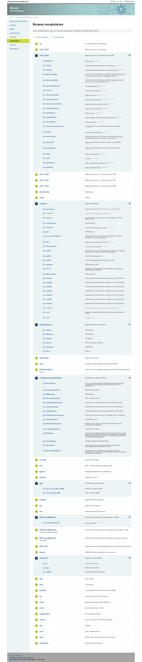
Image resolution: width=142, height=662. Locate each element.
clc (47, 563)
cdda (41, 198)
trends (48, 158)
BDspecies (49, 61)
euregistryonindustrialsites (50, 378)
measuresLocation (52, 99)
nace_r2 (48, 269)
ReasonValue (50, 445)
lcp (40, 596)
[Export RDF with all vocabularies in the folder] (129, 55)
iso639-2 (48, 251)
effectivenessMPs (51, 74)
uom (41, 631)
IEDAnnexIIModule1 (47, 517)
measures (49, 90)
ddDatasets (49, 334)
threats (48, 154)
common (43, 204)
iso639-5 (48, 260)
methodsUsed (50, 113)
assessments (50, 209)
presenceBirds (50, 122)
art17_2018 (44, 186)
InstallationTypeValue (53, 429)
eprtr (41, 364)
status (48, 351)
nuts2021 (49, 299)
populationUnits (51, 117)
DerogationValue (51, 411)
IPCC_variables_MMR (53, 493)
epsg (47, 242)
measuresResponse (52, 108)
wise (41, 637)
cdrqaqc (48, 65)
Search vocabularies (42, 37)
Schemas (13, 37)
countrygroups (51, 223)
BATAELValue (50, 394)
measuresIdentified (52, 95)
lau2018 (42, 590)
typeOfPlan (49, 167)
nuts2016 (49, 295)
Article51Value (50, 383)
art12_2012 (44, 50)
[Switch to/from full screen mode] (121, 1)
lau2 (41, 585)
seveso (42, 620)
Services (13, 45)
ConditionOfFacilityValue (54, 402)
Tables (12, 29)
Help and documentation (18, 21)
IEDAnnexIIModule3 (47, 530)
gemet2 (42, 477)
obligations (49, 347)
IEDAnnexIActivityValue (54, 423)
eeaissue (49, 343)
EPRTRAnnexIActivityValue (55, 415)
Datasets (13, 25)
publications (44, 614)
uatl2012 (48, 572)
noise (41, 608)
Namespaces (14, 49)
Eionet (18, 17)
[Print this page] (118, 1)
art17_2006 (44, 174)
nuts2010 (49, 287)
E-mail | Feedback (16, 655)
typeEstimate (50, 163)
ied (40, 511)
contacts (48, 330)
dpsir (47, 232)
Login (114, 1)
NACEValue (49, 433)
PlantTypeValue (51, 441)
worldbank (43, 643)
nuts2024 (49, 303)
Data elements (15, 33)
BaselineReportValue (53, 390)
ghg (41, 483)
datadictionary (45, 325)
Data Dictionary (26, 17)
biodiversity (44, 192)
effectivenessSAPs (52, 80)
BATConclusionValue (53, 398)
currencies (49, 227)
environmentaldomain (53, 236)
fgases (42, 472)
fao (40, 466)
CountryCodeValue (52, 407)
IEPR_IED (43, 546)
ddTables (49, 338)
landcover (43, 558)
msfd (41, 602)
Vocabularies (14, 41)
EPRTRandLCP (46, 370)
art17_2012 (44, 180)
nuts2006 (49, 282)
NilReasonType (51, 274)
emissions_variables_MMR (55, 489)
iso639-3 (48, 256)
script (47, 312)
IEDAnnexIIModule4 (47, 538)
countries (49, 70)
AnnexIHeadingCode (53, 523)
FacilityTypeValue (52, 419)
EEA (19, 1)
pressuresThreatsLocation (54, 126)
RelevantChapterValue (53, 451)
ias (40, 506)
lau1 (41, 579)
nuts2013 (49, 291)
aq (40, 44)
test (41, 626)
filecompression (51, 246)
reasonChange (50, 136)
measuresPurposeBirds (54, 104)
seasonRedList (51, 148)
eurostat (42, 460)
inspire (42, 552)
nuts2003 (49, 278)
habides (42, 500)
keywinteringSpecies (53, 86)
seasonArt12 (50, 142)
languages (49, 264)
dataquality (44, 358)
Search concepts (59, 37)
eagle (47, 568)
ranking (48, 132)
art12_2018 (44, 55)
